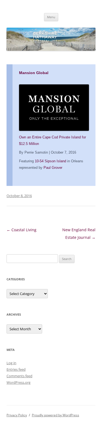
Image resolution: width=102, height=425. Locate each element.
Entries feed (16, 369)
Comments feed (19, 375)
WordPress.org (18, 382)
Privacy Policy (17, 415)
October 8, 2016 (19, 195)
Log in (11, 362)
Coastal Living (21, 229)
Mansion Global (33, 73)
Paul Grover (53, 168)
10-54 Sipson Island (50, 161)
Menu (51, 17)
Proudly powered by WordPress (55, 415)
